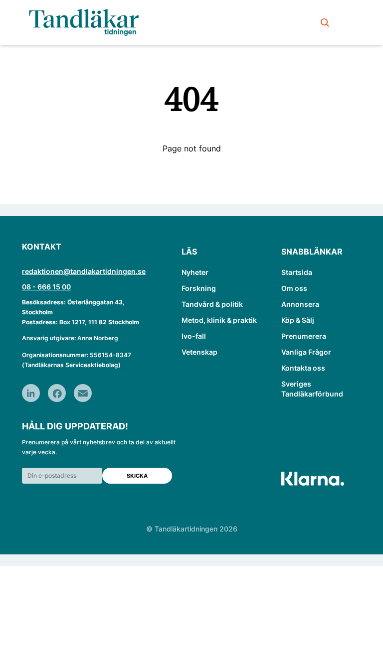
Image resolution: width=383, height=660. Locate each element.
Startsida (296, 272)
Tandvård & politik (212, 304)
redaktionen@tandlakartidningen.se (84, 271)
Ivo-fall (194, 336)
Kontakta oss (303, 368)
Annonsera (300, 304)
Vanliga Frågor (306, 352)
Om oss (294, 288)
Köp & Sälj (297, 320)
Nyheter (195, 272)
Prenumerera (303, 336)
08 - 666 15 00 (46, 286)
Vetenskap (199, 352)
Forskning (199, 288)
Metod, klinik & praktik (219, 320)
